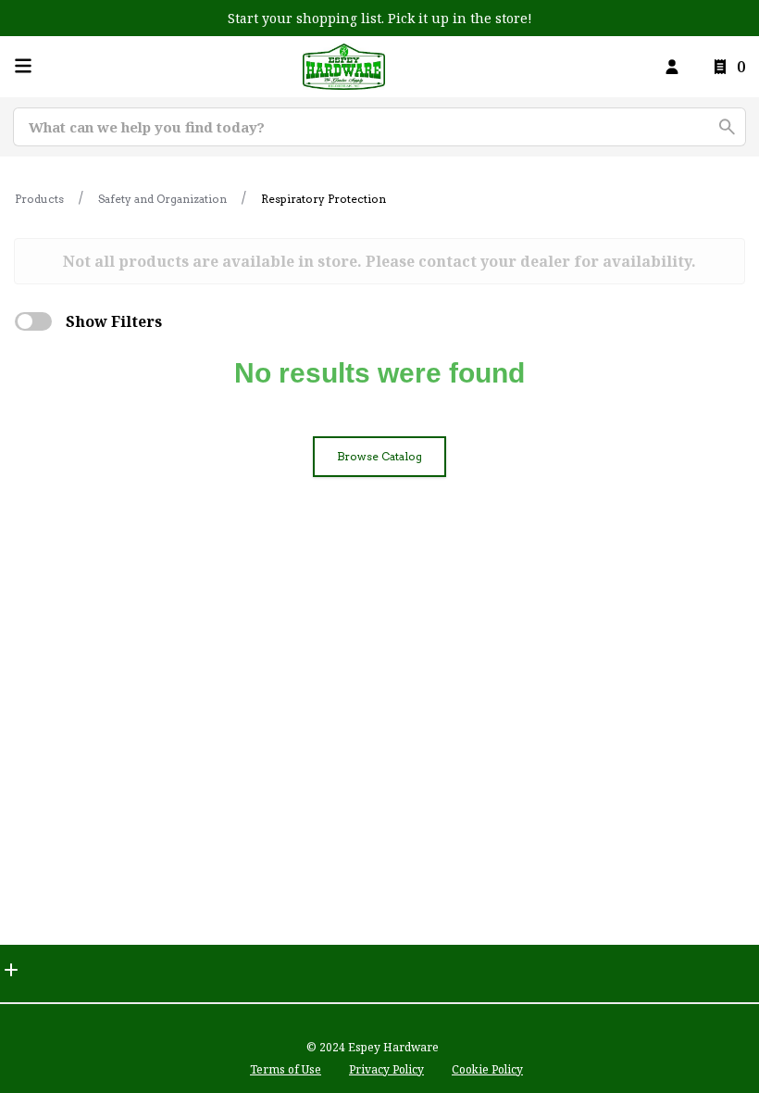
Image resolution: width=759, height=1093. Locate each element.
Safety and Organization (162, 199)
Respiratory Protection (323, 199)
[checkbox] (33, 321)
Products (39, 199)
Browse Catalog (379, 456)
